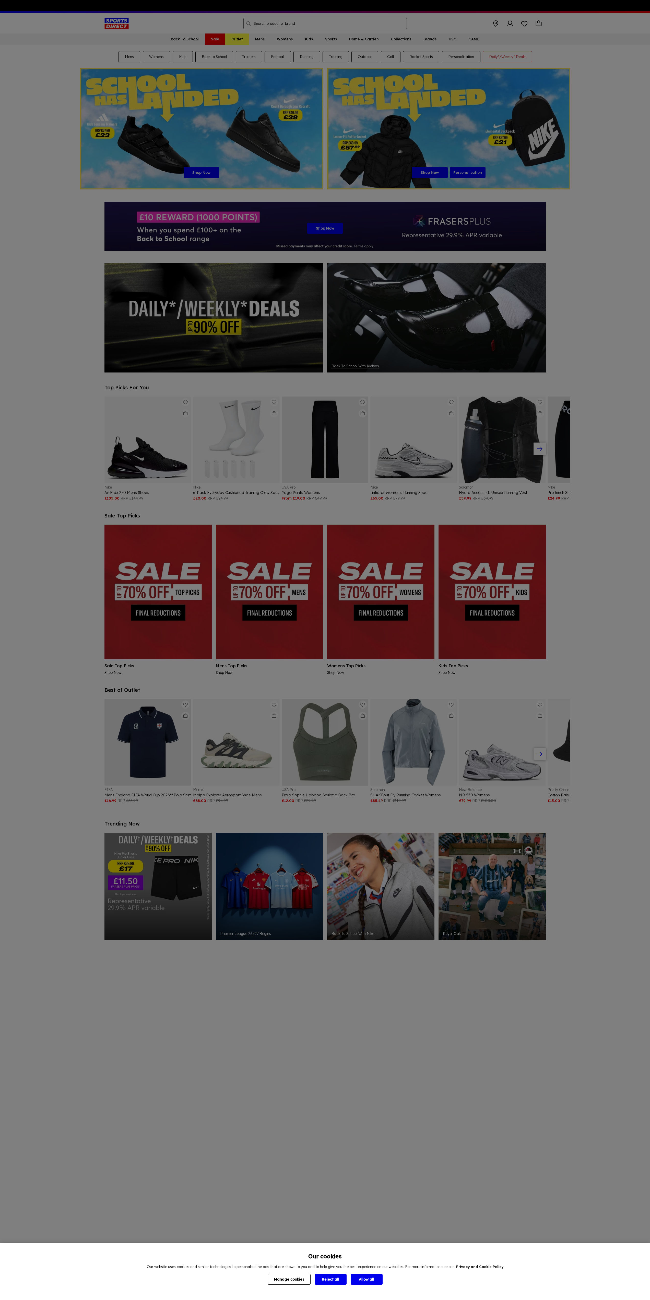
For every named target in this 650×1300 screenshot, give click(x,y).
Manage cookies (289, 1279)
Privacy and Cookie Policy (479, 1266)
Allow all (366, 1279)
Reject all (330, 1279)
